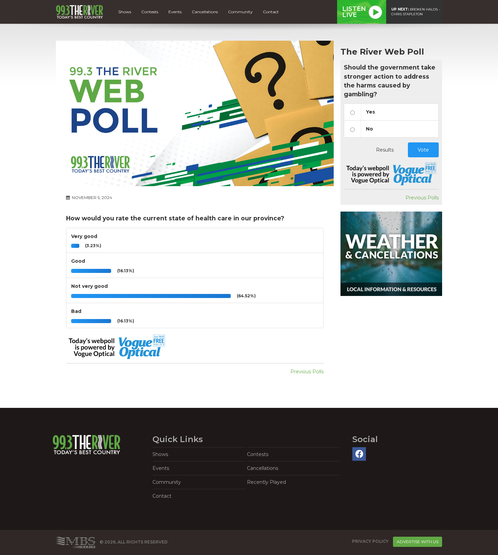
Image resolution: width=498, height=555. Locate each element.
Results (385, 150)
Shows (124, 11)
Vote (423, 150)
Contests (149, 11)
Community (240, 11)
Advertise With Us (417, 541)
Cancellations (205, 11)
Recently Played (266, 482)
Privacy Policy (370, 541)
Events (175, 11)
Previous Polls (307, 372)
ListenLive (354, 12)
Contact (271, 11)
